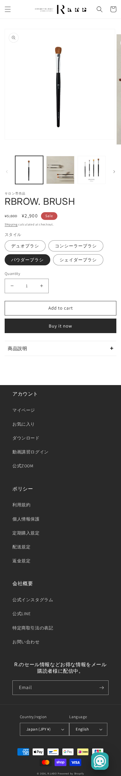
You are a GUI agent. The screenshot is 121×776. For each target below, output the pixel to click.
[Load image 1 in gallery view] (29, 170)
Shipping (11, 224)
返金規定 (21, 561)
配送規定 (21, 547)
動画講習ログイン (30, 452)
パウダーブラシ (27, 260)
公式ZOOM (23, 466)
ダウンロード (26, 438)
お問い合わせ (26, 642)
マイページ (23, 410)
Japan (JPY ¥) (38, 729)
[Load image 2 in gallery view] (60, 170)
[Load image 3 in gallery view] (91, 170)
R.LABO (52, 773)
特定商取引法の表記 (32, 628)
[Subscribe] (101, 687)
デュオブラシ (25, 246)
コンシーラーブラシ (76, 246)
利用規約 (21, 505)
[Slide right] (114, 171)
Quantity (12, 273)
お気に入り (23, 424)
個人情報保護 (26, 519)
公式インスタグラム (32, 599)
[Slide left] (7, 171)
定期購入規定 (26, 533)
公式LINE (21, 613)
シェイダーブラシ (78, 260)
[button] (8, 9)
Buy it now (60, 326)
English (82, 729)
